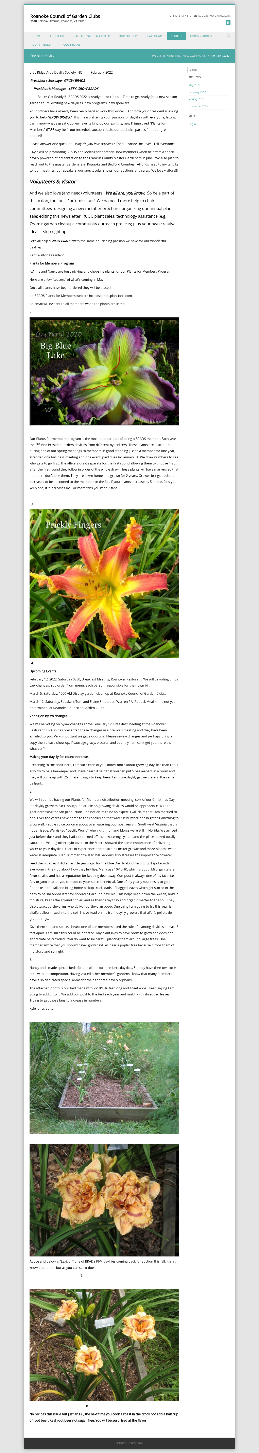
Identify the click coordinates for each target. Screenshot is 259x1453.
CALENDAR (154, 36)
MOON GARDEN (201, 36)
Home (153, 55)
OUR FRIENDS (41, 44)
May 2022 (194, 85)
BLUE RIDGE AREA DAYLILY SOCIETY (188, 55)
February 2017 (197, 92)
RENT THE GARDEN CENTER (91, 36)
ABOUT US (57, 36)
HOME (36, 36)
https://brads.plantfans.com (110, 295)
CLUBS (175, 36)
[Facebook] (228, 22)
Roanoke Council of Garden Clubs (65, 16)
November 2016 (198, 106)
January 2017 (196, 99)
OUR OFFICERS (128, 36)
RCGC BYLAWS (71, 44)
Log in (192, 124)
